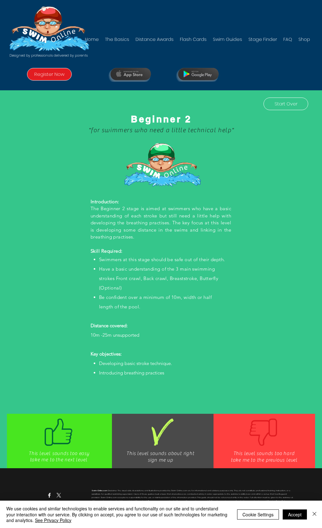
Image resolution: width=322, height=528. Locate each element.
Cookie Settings (258, 514)
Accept (295, 514)
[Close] (314, 514)
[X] (59, 495)
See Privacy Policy (53, 520)
